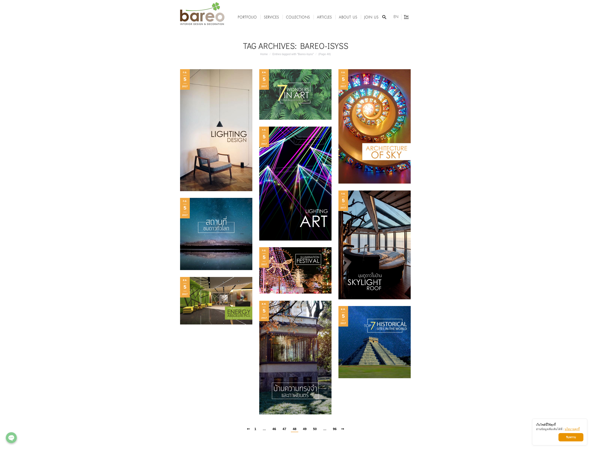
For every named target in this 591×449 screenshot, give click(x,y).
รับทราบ (571, 437)
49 (305, 429)
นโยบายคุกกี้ (572, 429)
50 (315, 429)
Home (264, 54)
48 (294, 429)
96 (335, 429)
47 (284, 429)
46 (274, 429)
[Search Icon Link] (384, 17)
